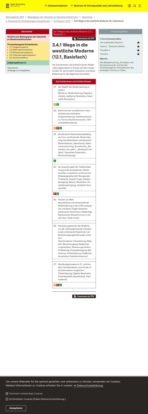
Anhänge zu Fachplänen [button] (18, 70)
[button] (16, 63)
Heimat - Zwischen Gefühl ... (113, 46)
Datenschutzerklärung (90, 385)
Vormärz (104, 54)
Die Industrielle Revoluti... (112, 42)
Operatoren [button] (12, 68)
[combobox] (129, 5)
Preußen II (105, 50)
